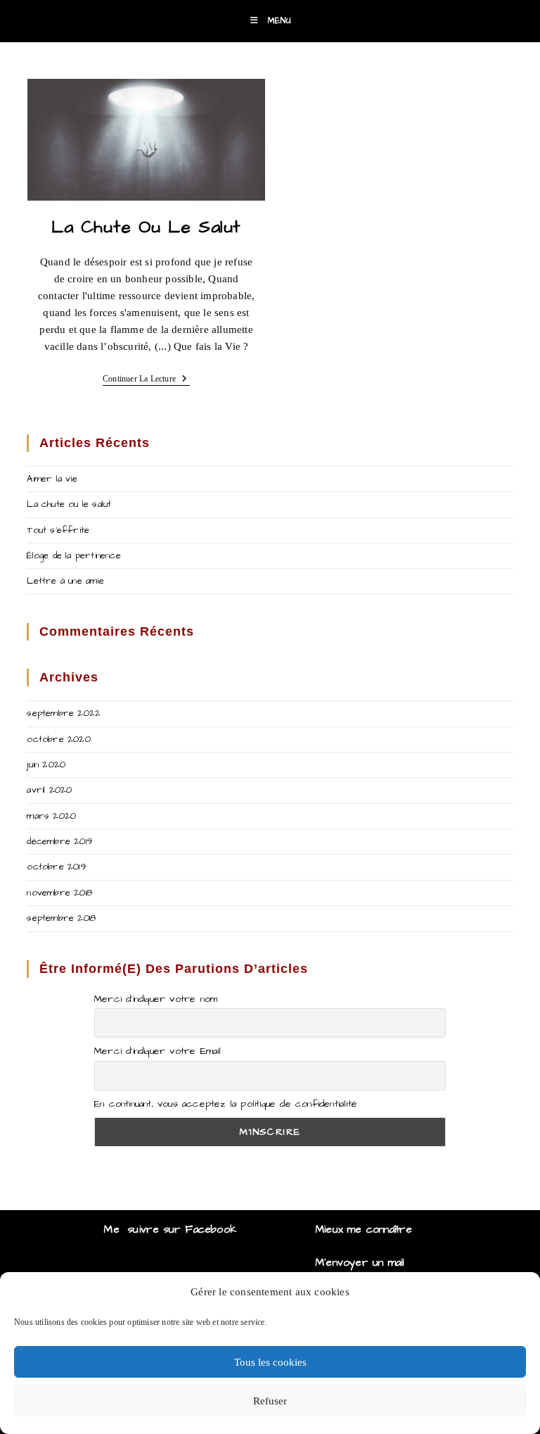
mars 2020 (51, 816)
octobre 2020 (58, 739)
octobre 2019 (56, 866)
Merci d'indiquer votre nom (155, 999)
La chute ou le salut (146, 227)
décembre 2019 (59, 841)
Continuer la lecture (146, 380)
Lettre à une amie (65, 580)
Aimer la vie (52, 478)
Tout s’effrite (58, 530)
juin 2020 (46, 764)
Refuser (270, 1401)
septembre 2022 (64, 713)
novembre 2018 (59, 892)
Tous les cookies (270, 1362)
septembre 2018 (61, 918)
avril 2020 (49, 790)
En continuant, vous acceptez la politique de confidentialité (225, 1104)
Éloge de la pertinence (73, 555)
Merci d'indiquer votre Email (157, 1051)
